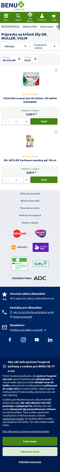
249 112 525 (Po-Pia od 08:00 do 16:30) (33, 312)
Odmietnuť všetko (30, 451)
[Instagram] (23, 339)
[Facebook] (9, 339)
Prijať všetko (30, 441)
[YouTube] (36, 339)
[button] (42, 17)
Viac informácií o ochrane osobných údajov (26, 431)
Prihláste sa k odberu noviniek (26, 329)
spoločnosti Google (13, 418)
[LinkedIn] (50, 339)
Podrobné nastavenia (30, 461)
